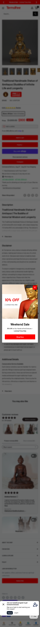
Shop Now (20, 337)
